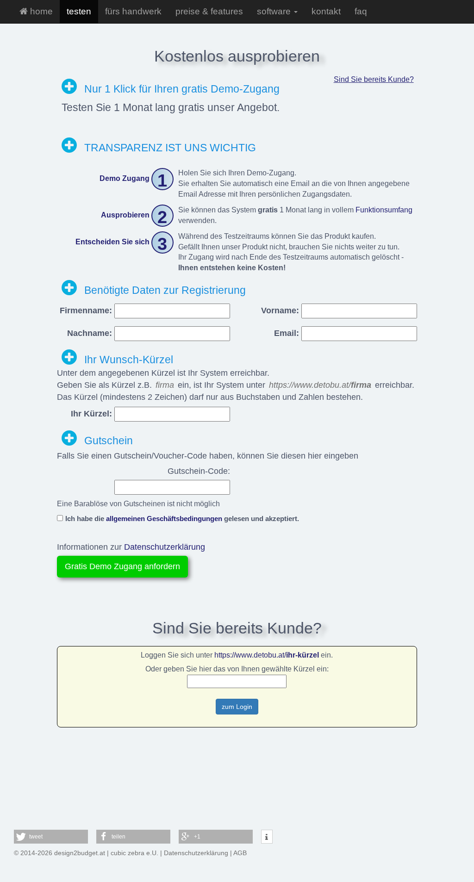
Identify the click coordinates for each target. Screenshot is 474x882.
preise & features (209, 11)
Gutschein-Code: (199, 471)
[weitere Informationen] (267, 837)
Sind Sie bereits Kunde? (374, 79)
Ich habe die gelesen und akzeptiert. (182, 518)
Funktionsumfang (384, 210)
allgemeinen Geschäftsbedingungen (164, 518)
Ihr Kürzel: (91, 413)
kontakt (326, 11)
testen (79, 11)
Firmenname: (86, 310)
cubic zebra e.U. (134, 853)
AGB (240, 853)
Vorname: (280, 310)
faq (361, 11)
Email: (286, 333)
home (40, 11)
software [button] (275, 11)
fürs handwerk (133, 11)
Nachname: (89, 333)
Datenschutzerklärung (164, 547)
